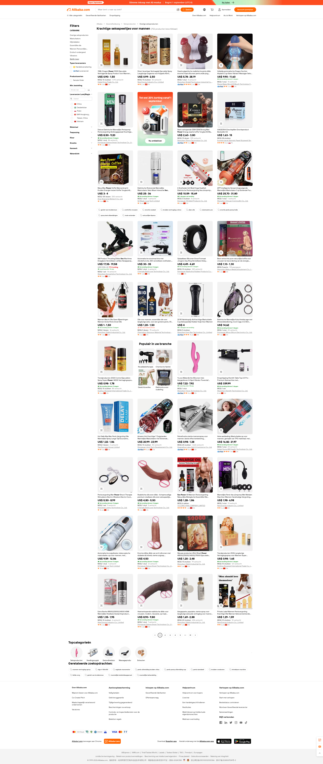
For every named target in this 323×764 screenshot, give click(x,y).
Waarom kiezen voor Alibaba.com (85, 693)
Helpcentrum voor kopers (192, 693)
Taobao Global (171, 752)
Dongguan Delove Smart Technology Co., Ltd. (115, 142)
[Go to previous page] (155, 635)
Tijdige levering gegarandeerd (120, 702)
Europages (198, 752)
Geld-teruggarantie (116, 698)
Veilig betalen (114, 693)
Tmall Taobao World (149, 752)
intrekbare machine (239, 669)
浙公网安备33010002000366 (202, 760)
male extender (130, 215)
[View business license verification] (184, 760)
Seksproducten (130, 24)
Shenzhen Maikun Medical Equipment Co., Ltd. (235, 269)
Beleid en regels (115, 719)
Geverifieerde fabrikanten (156, 693)
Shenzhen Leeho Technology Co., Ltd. (112, 508)
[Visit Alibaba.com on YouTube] (241, 722)
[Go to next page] (195, 635)
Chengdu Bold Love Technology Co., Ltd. (153, 271)
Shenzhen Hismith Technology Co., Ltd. (232, 391)
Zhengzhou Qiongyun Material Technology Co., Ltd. (155, 332)
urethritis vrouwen (131, 210)
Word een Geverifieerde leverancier (233, 707)
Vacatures (76, 709)
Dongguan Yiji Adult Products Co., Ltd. (192, 201)
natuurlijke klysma (149, 215)
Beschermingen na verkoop (119, 707)
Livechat (185, 698)
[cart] (212, 10)
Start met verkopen (226, 698)
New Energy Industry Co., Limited (151, 82)
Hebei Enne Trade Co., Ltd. (108, 82)
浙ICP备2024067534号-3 (226, 760)
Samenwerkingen (226, 712)
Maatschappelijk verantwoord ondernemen (83, 703)
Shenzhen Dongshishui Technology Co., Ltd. (115, 274)
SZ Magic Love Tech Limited (149, 201)
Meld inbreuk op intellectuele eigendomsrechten (193, 713)
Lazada (161, 752)
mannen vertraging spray (81, 669)
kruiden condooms (217, 669)
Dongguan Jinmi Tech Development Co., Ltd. (155, 447)
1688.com (135, 752)
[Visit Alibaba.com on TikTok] (246, 722)
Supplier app (171, 741)
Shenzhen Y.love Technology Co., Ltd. (191, 391)
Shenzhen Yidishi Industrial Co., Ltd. (111, 332)
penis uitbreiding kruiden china (148, 669)
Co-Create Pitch (78, 698)
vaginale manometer (122, 669)
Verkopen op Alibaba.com (229, 693)
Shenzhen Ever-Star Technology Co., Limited (194, 332)
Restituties (186, 707)
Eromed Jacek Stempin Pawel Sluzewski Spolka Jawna (235, 140)
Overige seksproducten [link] (149, 24)
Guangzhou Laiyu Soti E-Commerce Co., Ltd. (194, 447)
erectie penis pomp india (229, 210)
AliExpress (126, 752)
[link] (319, 740)
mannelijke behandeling (147, 675)
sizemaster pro (207, 210)
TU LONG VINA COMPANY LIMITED (191, 506)
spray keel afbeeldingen (109, 215)
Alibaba (99, 24)
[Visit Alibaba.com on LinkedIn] (225, 722)
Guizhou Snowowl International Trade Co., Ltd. (115, 391)
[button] (178, 9)
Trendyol (188, 752)
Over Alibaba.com (79, 688)
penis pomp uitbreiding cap (176, 669)
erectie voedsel (150, 210)
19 (190, 635)
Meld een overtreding (190, 719)
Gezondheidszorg (113, 24)
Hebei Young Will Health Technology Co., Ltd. (234, 449)
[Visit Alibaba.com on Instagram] (235, 722)
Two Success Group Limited (109, 447)
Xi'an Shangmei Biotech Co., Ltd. (110, 199)
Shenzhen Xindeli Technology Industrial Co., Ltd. (195, 82)
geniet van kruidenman (109, 210)
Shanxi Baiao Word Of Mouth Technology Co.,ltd (235, 84)
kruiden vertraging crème (172, 210)
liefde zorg (76, 675)
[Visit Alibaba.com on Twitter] (230, 722)
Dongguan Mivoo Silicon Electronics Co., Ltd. (234, 332)
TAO (181, 752)
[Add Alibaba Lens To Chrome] (112, 741)
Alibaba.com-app (206, 741)
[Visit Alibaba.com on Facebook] (220, 722)
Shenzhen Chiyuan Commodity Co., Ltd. (232, 201)
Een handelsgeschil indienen (193, 702)
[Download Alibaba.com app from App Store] (224, 741)
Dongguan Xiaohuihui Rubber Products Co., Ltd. (195, 271)
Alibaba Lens (77, 741)
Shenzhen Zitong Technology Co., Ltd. (192, 140)
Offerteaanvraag (152, 698)
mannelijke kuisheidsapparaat (121, 675)
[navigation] (81, 329)
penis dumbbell (198, 669)
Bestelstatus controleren (229, 702)
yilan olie (192, 210)
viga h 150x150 (103, 669)
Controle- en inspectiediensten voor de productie (124, 713)
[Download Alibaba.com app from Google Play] (242, 741)
